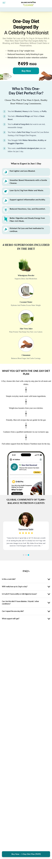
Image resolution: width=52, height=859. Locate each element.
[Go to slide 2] (26, 555)
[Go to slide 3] (28, 555)
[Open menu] (4, 3)
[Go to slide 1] (23, 555)
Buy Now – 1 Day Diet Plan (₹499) (26, 854)
